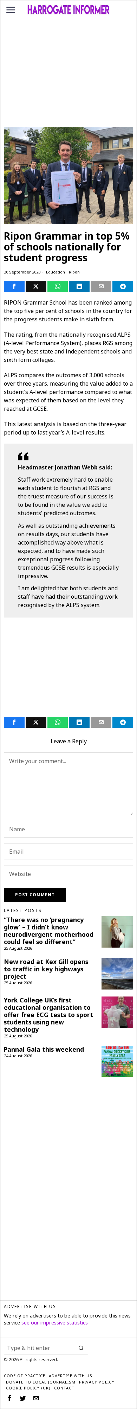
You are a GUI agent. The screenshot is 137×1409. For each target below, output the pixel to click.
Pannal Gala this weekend (44, 1049)
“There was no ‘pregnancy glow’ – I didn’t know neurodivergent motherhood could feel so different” (48, 931)
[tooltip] (14, 286)
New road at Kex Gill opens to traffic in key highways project (46, 969)
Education (55, 272)
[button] (81, 1348)
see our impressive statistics (54, 1322)
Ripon (74, 272)
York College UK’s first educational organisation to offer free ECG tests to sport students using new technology (48, 1015)
